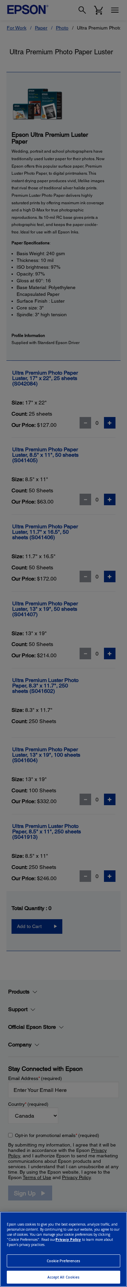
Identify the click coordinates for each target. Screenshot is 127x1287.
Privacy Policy (68, 1239)
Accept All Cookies (63, 1277)
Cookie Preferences (64, 1260)
